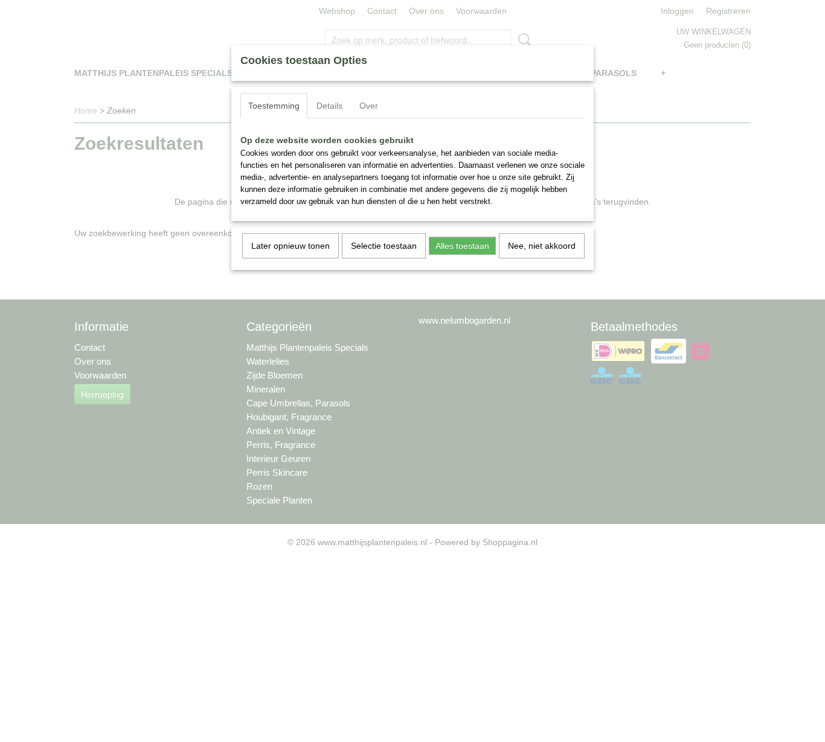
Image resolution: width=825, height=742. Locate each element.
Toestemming (274, 105)
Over (368, 105)
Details (329, 105)
